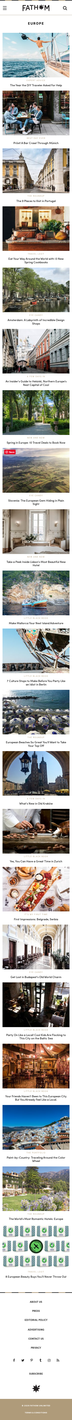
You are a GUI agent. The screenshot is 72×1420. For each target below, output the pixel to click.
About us (36, 1302)
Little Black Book (36, 618)
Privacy (36, 1347)
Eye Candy (36, 315)
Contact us (36, 1338)
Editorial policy (36, 1320)
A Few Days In (36, 376)
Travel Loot (36, 254)
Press (36, 1311)
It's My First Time (36, 914)
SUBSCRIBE (36, 1373)
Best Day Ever (36, 138)
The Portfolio (36, 1153)
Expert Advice (36, 80)
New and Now (36, 438)
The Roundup (36, 196)
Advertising (36, 1329)
